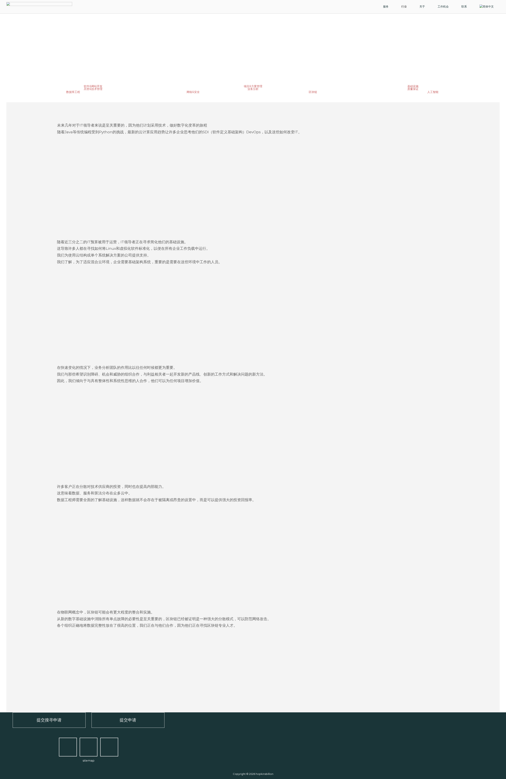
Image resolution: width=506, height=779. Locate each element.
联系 (464, 6)
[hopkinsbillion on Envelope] (68, 747)
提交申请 (128, 719)
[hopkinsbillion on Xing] (89, 747)
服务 (386, 6)
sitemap (88, 760)
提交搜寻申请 (49, 719)
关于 (422, 6)
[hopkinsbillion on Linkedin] (109, 747)
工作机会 (443, 6)
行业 (404, 6)
